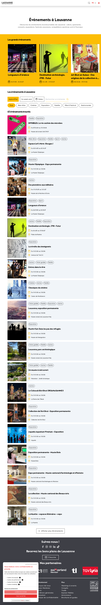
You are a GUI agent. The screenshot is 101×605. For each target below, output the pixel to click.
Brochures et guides (69, 597)
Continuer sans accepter (31, 564)
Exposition (45, 105)
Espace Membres (43, 588)
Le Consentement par (20, 600)
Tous (11, 105)
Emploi (39, 590)
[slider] (50, 64)
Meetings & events (69, 585)
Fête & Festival (70, 105)
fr (93, 3)
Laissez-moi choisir (21, 592)
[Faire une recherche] (89, 3)
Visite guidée (41, 262)
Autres (64, 139)
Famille (57, 105)
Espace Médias (67, 593)
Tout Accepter (20, 596)
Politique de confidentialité (47, 597)
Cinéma (33, 105)
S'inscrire (52, 557)
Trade (63, 590)
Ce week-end (26, 99)
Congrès (64, 588)
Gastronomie (86, 105)
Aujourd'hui (13, 99)
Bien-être (22, 105)
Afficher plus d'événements (52, 531)
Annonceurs (66, 595)
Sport (57, 139)
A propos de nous (43, 585)
